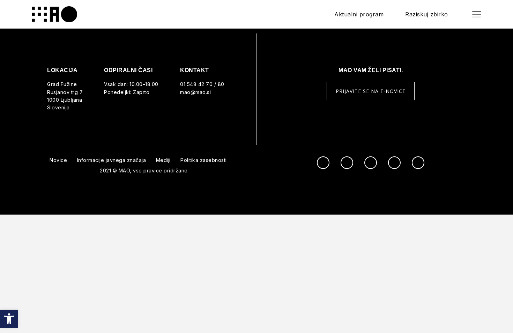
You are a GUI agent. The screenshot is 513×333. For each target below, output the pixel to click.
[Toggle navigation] (477, 14)
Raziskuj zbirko (426, 14)
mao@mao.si (195, 92)
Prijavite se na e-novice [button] (371, 91)
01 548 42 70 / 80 (202, 84)
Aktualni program (359, 14)
